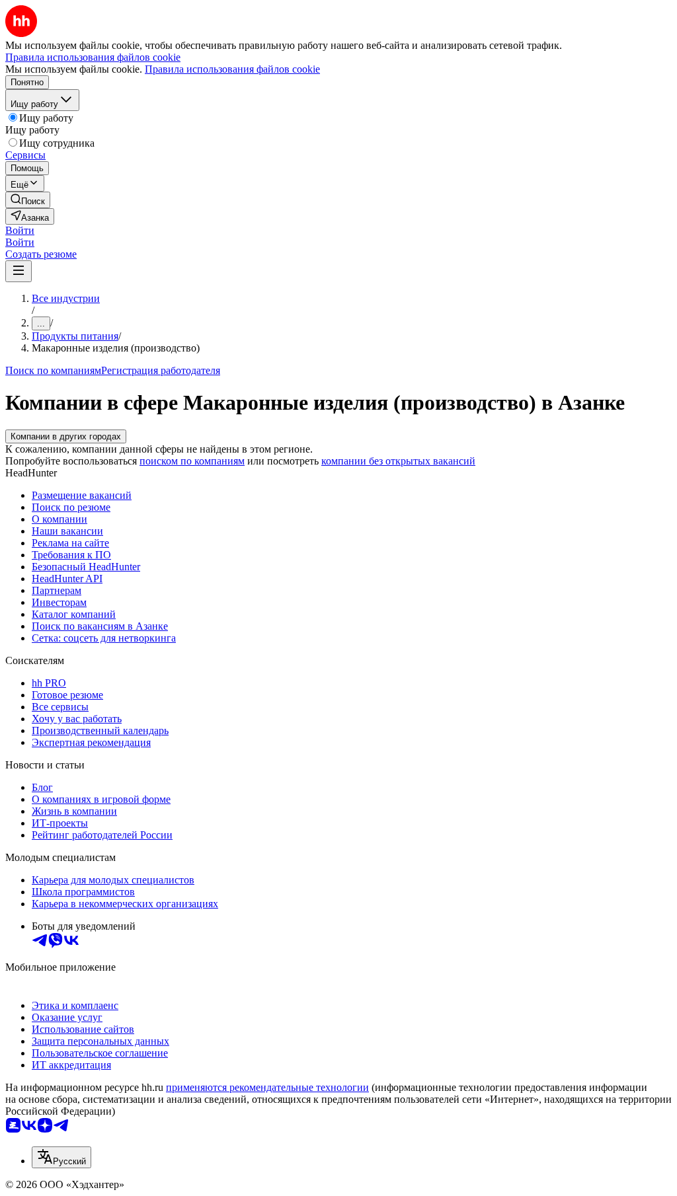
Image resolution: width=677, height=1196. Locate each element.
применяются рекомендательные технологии (267, 1087)
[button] (19, 230)
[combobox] (61, 1157)
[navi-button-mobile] (18, 271)
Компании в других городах (66, 436)
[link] (27, 200)
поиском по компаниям (192, 461)
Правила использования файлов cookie (232, 69)
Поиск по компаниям (53, 370)
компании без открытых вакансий (398, 461)
